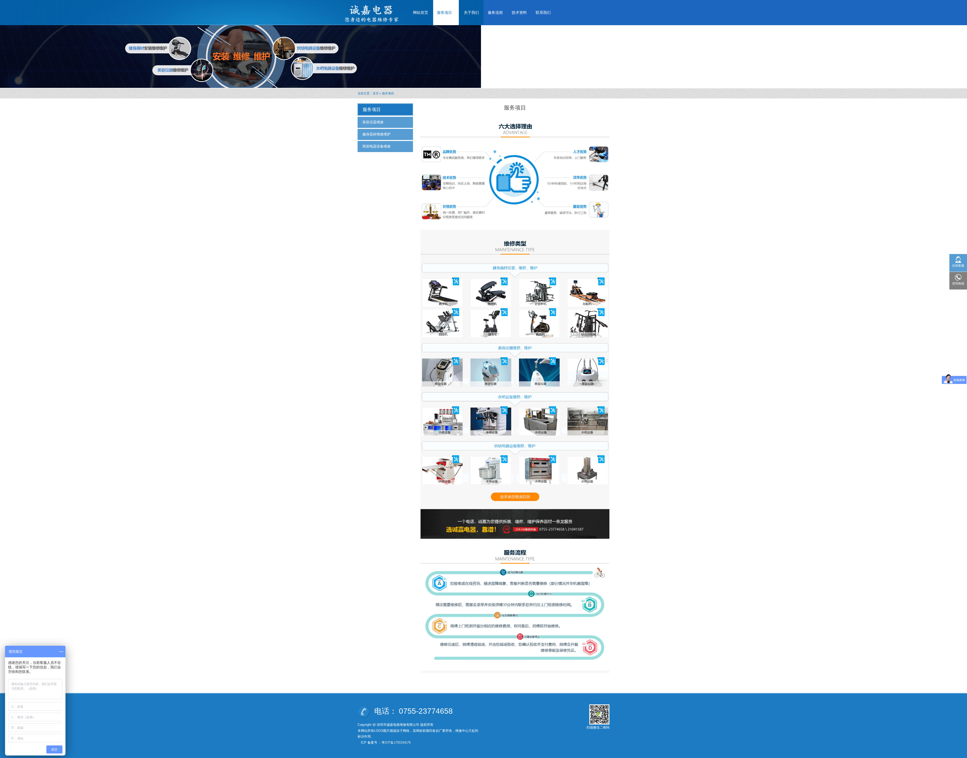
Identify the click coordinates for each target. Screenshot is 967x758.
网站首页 (420, 12)
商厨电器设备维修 (376, 146)
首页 (376, 93)
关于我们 (471, 12)
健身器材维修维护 (376, 134)
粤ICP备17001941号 (396, 742)
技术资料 (519, 12)
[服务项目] (515, 394)
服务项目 (442, 14)
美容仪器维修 (373, 122)
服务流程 (495, 12)
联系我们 (543, 12)
